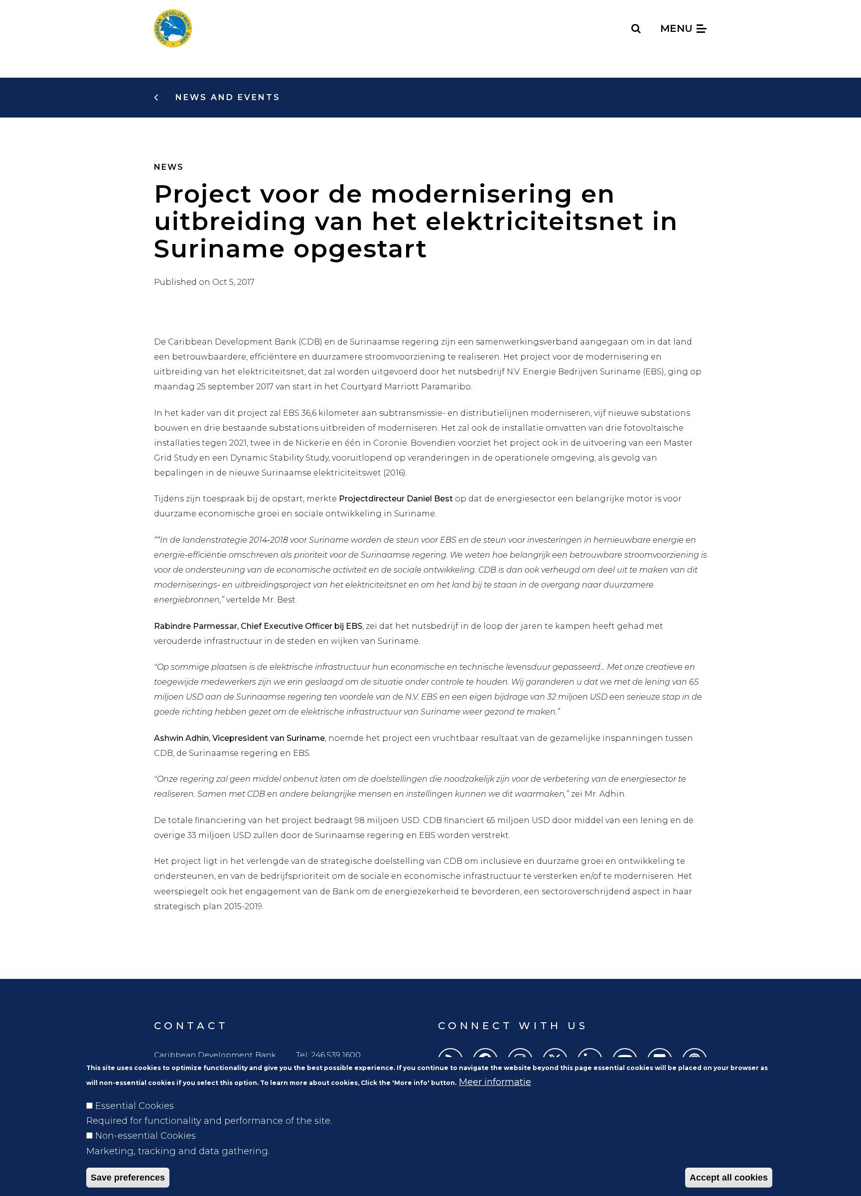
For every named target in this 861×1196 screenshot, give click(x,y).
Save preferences (128, 1177)
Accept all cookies (729, 1177)
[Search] (636, 28)
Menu (678, 28)
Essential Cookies (134, 1105)
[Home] (173, 28)
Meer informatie (495, 1081)
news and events (226, 97)
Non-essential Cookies (145, 1135)
